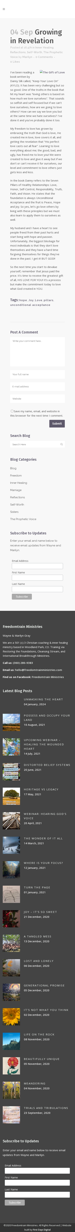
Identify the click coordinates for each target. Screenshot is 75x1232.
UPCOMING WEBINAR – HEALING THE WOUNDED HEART (44, 744)
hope (23, 300)
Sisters (14, 512)
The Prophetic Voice (23, 519)
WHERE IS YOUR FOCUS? (43, 863)
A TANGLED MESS (38, 936)
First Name (18, 572)
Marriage (15, 490)
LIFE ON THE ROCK (39, 1034)
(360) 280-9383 (23, 663)
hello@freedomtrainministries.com (38, 670)
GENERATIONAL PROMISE (44, 985)
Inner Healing (44, 47)
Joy (31, 300)
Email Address (20, 561)
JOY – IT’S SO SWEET (40, 912)
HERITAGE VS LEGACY (41, 789)
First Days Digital (42, 1229)
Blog (13, 468)
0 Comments (44, 57)
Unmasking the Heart (43, 699)
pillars (49, 300)
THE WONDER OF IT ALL (43, 838)
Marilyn (27, 57)
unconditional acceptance (30, 305)
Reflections (18, 52)
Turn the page (37, 887)
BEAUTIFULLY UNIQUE (42, 1059)
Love (38, 300)
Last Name (18, 584)
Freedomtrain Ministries (48, 677)
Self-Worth (34, 52)
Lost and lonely (39, 961)
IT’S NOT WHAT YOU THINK (46, 1010)
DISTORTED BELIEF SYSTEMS (47, 765)
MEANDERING (35, 1083)
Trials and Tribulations (46, 1108)
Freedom (16, 475)
